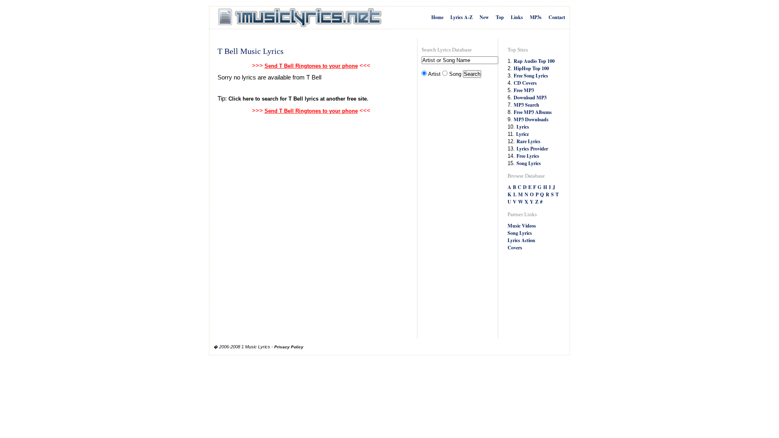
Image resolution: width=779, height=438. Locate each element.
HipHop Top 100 (531, 68)
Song (455, 74)
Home (437, 17)
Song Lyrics (528, 163)
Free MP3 (524, 90)
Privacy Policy (288, 347)
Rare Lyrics (528, 141)
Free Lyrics (527, 155)
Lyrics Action (521, 240)
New (484, 17)
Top (500, 17)
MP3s (536, 17)
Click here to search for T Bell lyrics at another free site (297, 99)
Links (517, 17)
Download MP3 (530, 97)
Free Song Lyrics (531, 75)
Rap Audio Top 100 (534, 60)
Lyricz (522, 133)
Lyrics (522, 126)
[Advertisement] (454, 209)
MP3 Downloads (531, 119)
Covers (515, 247)
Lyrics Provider (532, 148)
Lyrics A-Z (461, 17)
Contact (557, 17)
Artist (434, 74)
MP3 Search (526, 104)
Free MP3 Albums (533, 112)
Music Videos (522, 225)
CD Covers (525, 82)
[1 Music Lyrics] (299, 17)
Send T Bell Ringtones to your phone (311, 66)
